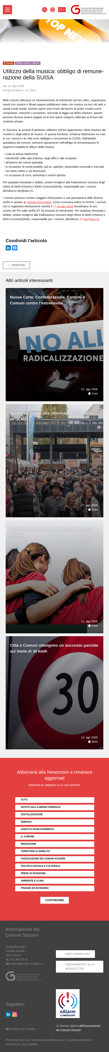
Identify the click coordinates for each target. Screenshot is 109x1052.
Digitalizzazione (32, 814)
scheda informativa (39, 202)
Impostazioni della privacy (48, 1040)
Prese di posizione (33, 873)
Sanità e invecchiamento (37, 829)
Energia (26, 821)
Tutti (24, 799)
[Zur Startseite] (88, 9)
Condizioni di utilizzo (79, 1040)
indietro (18, 265)
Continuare (54, 900)
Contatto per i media (22, 1028)
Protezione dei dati (17, 1040)
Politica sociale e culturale (27, 63)
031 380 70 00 (19, 959)
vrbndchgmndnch (26, 963)
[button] (7, 9)
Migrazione (28, 844)
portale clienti (65, 206)
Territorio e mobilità (35, 851)
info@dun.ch (91, 219)
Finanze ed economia (35, 888)
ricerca (44, 9)
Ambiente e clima (32, 880)
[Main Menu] (7, 9)
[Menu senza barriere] (52, 9)
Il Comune (8, 63)
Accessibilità (29, 1044)
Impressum (13, 1044)
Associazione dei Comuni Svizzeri (43, 858)
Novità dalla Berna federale (41, 807)
